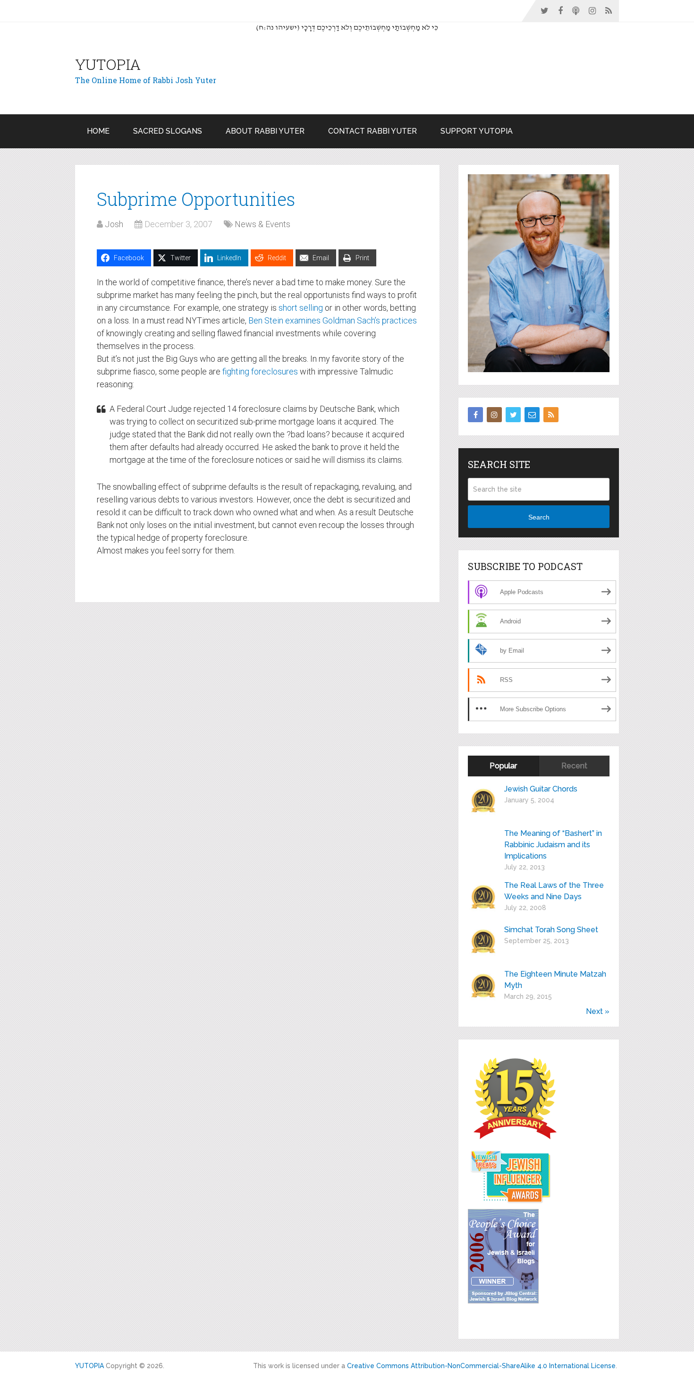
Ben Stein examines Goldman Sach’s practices (332, 320)
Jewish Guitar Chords (540, 788)
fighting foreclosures (260, 371)
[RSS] (551, 414)
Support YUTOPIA (476, 131)
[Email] (532, 414)
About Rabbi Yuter (265, 131)
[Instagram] (494, 414)
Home (98, 131)
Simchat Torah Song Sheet (551, 929)
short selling (301, 308)
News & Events (262, 224)
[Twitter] (513, 414)
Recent (574, 765)
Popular (503, 765)
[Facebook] (475, 414)
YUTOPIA (108, 64)
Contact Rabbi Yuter (372, 131)
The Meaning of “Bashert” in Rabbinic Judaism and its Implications (553, 844)
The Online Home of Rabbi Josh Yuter (145, 80)
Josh (114, 224)
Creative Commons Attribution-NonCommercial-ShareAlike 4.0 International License (481, 1366)
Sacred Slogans (167, 131)
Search (539, 517)
